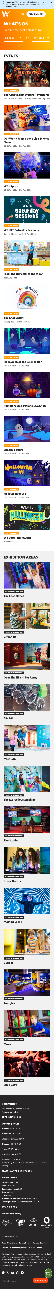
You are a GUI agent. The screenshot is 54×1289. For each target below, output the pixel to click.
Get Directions (10, 1117)
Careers (5, 1248)
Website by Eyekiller (9, 1281)
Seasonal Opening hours (16, 1171)
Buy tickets (8, 1207)
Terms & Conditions (9, 1243)
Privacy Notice (24, 1243)
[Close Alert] (51, 3)
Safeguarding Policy (40, 1243)
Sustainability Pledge (18, 1248)
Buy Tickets (36, 14)
